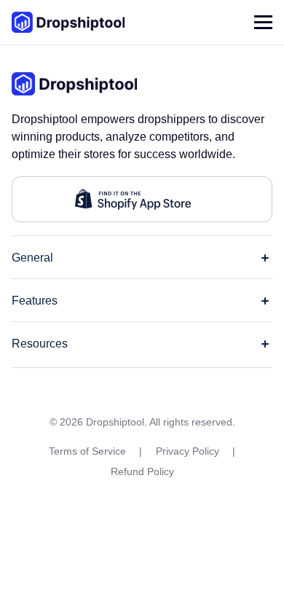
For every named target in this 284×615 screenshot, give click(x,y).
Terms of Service (87, 451)
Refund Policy (142, 471)
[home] (68, 22)
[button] (263, 22)
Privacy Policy (187, 451)
